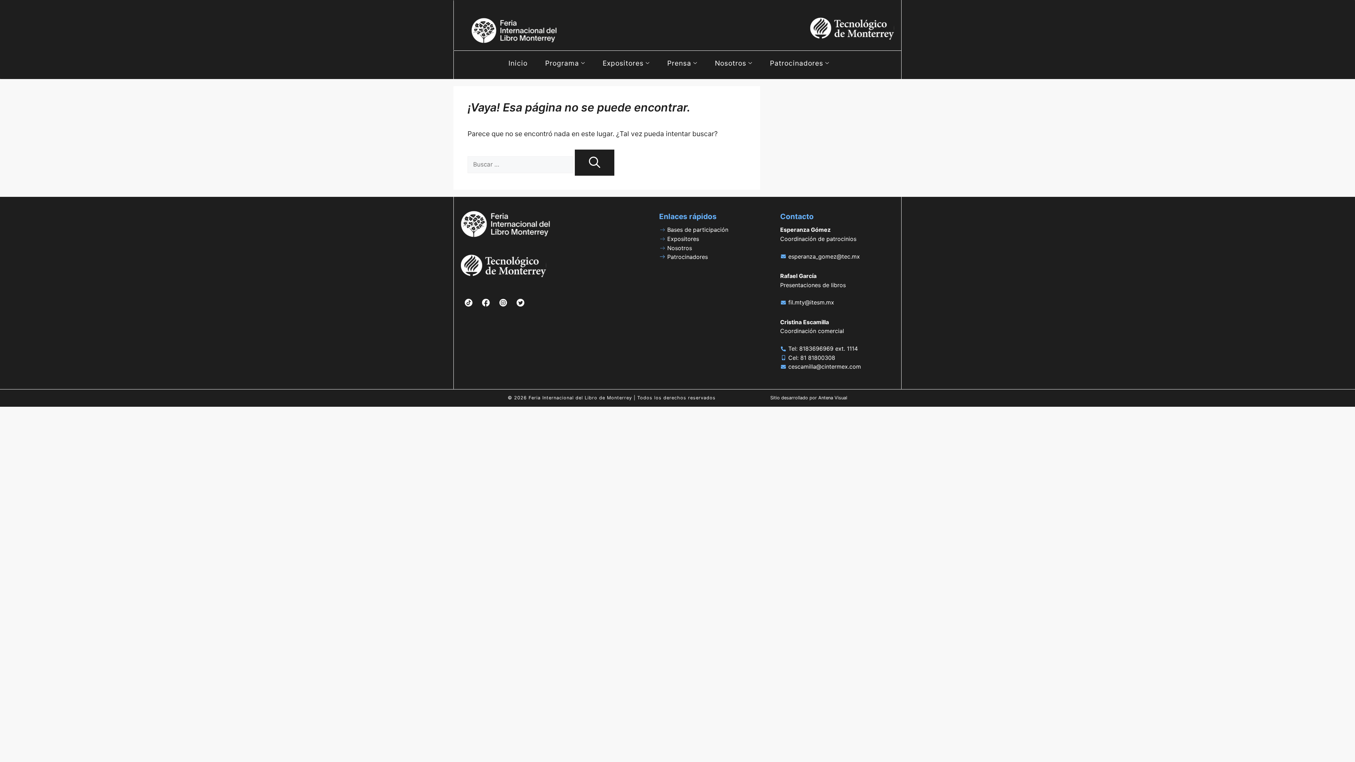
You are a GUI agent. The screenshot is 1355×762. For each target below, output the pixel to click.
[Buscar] (594, 163)
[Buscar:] (521, 164)
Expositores (623, 63)
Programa (562, 63)
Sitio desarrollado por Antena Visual (808, 397)
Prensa (679, 63)
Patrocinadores (796, 63)
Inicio (518, 63)
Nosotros (730, 63)
